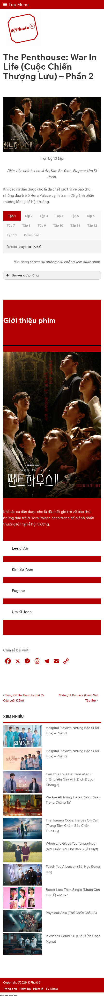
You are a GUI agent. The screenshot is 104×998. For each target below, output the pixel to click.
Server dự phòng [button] (25, 275)
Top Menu (18, 4)
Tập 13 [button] (12, 235)
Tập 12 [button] (92, 225)
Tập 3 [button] (44, 216)
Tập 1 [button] (12, 216)
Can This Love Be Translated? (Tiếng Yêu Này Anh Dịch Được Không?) (70, 779)
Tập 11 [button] (75, 225)
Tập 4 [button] (59, 216)
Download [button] (31, 235)
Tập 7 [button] (11, 225)
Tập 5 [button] (75, 216)
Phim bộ (25, 989)
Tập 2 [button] (28, 216)
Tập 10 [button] (58, 225)
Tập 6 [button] (90, 216)
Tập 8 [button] (26, 225)
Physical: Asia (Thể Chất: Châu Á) (71, 913)
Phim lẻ (38, 989)
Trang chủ (10, 989)
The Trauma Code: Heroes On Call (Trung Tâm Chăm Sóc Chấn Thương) (72, 825)
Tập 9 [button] (42, 225)
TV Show (52, 989)
